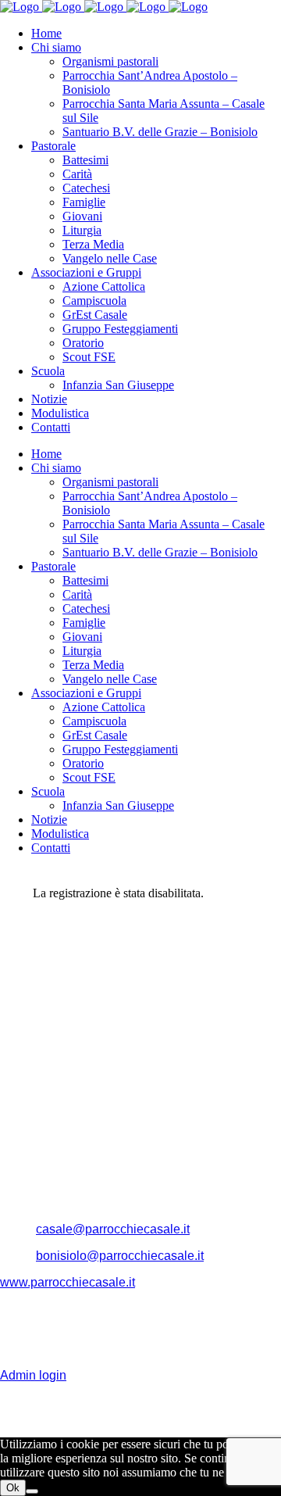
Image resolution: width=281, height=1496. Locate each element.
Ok (13, 1488)
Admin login (33, 1375)
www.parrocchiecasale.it (67, 1282)
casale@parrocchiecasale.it (113, 1229)
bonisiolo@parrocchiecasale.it (120, 1255)
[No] (32, 1491)
